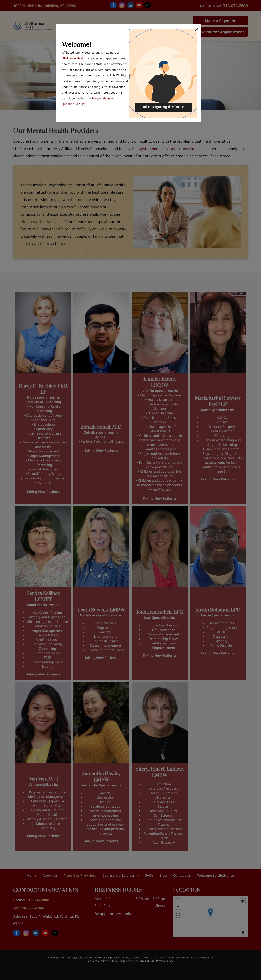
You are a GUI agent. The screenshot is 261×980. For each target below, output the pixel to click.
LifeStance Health (74, 58)
